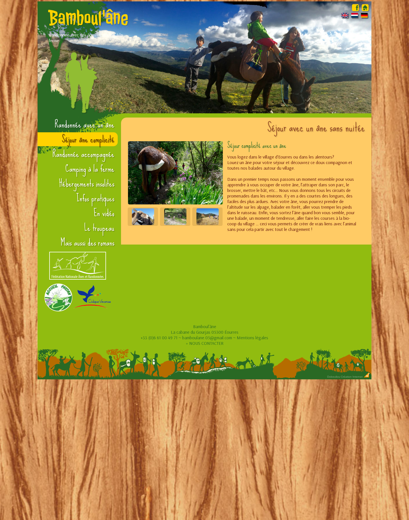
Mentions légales (252, 337)
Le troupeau (99, 228)
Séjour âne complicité (88, 139)
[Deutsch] (364, 17)
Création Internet (352, 376)
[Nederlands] (355, 17)
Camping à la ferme (89, 169)
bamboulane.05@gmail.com (207, 337)
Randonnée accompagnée (83, 154)
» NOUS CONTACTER (204, 343)
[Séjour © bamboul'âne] (175, 172)
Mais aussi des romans (87, 243)
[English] (345, 17)
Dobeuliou (333, 376)
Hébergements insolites (86, 184)
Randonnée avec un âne (84, 124)
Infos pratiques (95, 198)
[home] (365, 9)
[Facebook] (355, 9)
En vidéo (104, 213)
